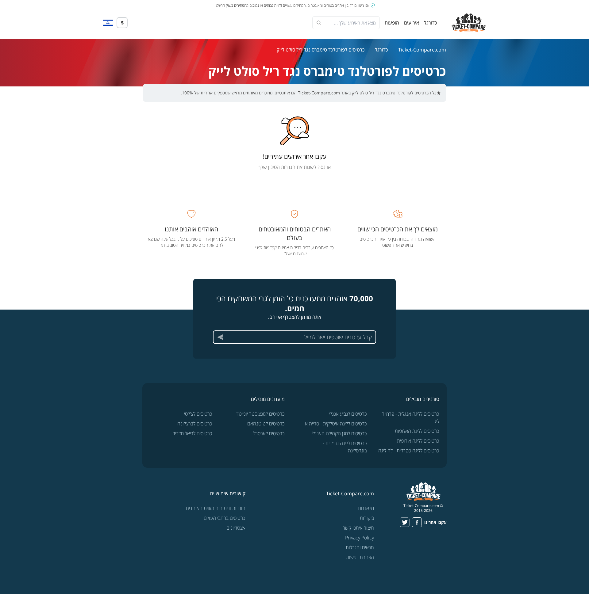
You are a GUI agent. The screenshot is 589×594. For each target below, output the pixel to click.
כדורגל (430, 22)
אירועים (411, 22)
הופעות (392, 22)
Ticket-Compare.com (422, 49)
